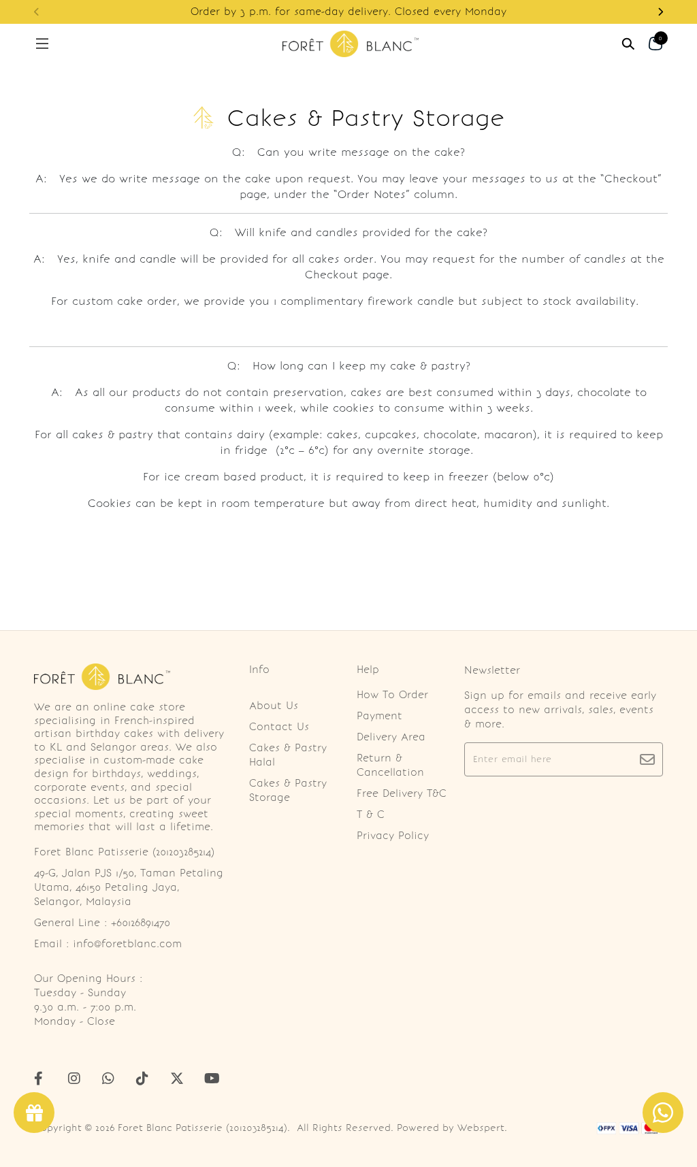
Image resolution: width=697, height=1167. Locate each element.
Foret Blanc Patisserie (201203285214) (202, 1128)
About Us (273, 706)
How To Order (392, 695)
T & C (371, 814)
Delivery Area (391, 737)
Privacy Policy (393, 835)
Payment (379, 716)
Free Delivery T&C (402, 793)
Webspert (480, 1128)
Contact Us (279, 727)
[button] (660, 11)
